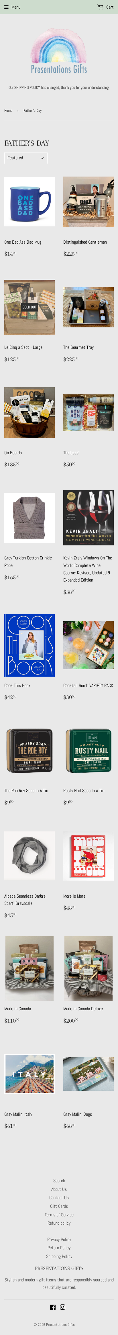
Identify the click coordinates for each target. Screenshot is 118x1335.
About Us (59, 1189)
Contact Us (59, 1198)
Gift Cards (59, 1206)
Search (59, 1181)
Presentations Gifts (60, 1324)
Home (8, 110)
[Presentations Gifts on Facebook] (53, 1308)
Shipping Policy (59, 1256)
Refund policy (59, 1223)
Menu (15, 7)
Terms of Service (59, 1215)
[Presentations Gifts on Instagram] (63, 1308)
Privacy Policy (59, 1239)
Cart (109, 7)
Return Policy (59, 1248)
